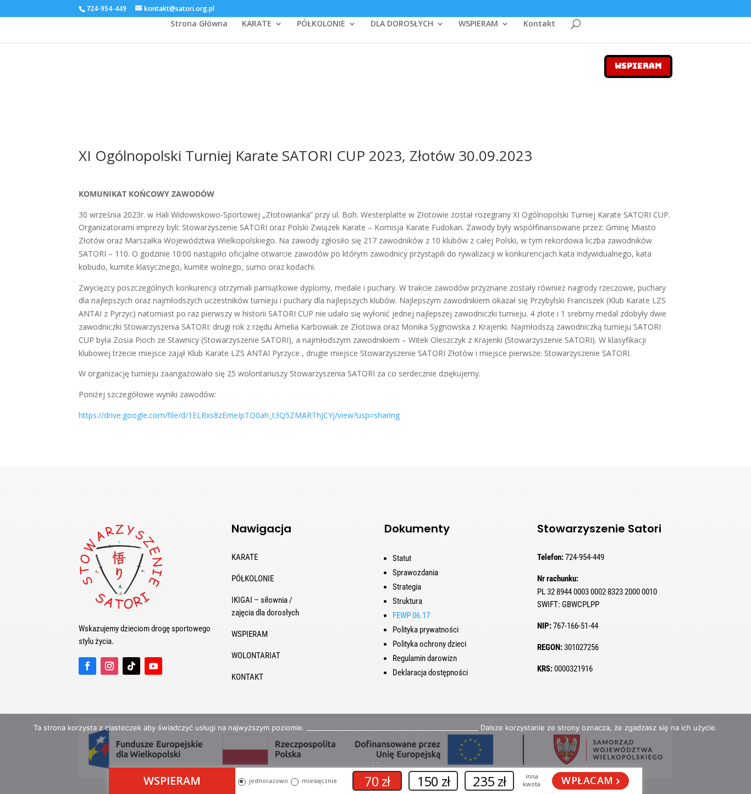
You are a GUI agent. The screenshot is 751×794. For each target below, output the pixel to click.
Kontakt (539, 24)
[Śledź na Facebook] (87, 666)
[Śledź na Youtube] (153, 666)
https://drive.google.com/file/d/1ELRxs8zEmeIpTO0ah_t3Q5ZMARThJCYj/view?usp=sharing (239, 415)
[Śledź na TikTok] (131, 666)
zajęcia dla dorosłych (265, 613)
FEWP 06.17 (411, 615)
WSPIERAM (478, 24)
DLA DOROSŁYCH (402, 24)
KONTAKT (247, 677)
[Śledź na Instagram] (109, 666)
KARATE (257, 24)
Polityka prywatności (426, 630)
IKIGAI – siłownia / (261, 600)
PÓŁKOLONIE (321, 24)
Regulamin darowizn (425, 658)
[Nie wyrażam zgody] (737, 753)
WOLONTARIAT (255, 655)
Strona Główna (199, 24)
